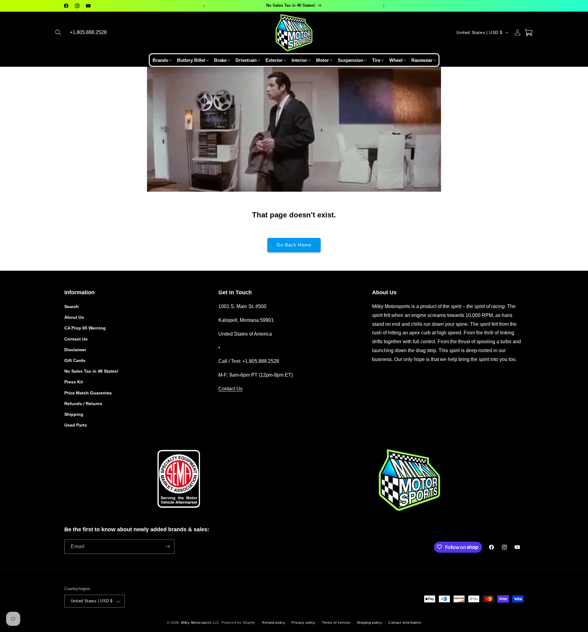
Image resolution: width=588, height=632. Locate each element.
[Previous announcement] (204, 6)
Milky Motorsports (196, 623)
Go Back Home (294, 244)
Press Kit (73, 382)
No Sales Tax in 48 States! (91, 371)
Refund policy (273, 622)
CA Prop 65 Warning (85, 328)
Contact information (404, 622)
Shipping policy (369, 622)
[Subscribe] (167, 546)
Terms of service (336, 622)
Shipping (73, 414)
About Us (74, 317)
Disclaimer (75, 349)
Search (71, 306)
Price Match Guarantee (88, 392)
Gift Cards (74, 360)
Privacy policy (303, 622)
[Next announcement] (383, 6)
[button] (58, 32)
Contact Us (76, 339)
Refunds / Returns (83, 403)
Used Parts (75, 425)
